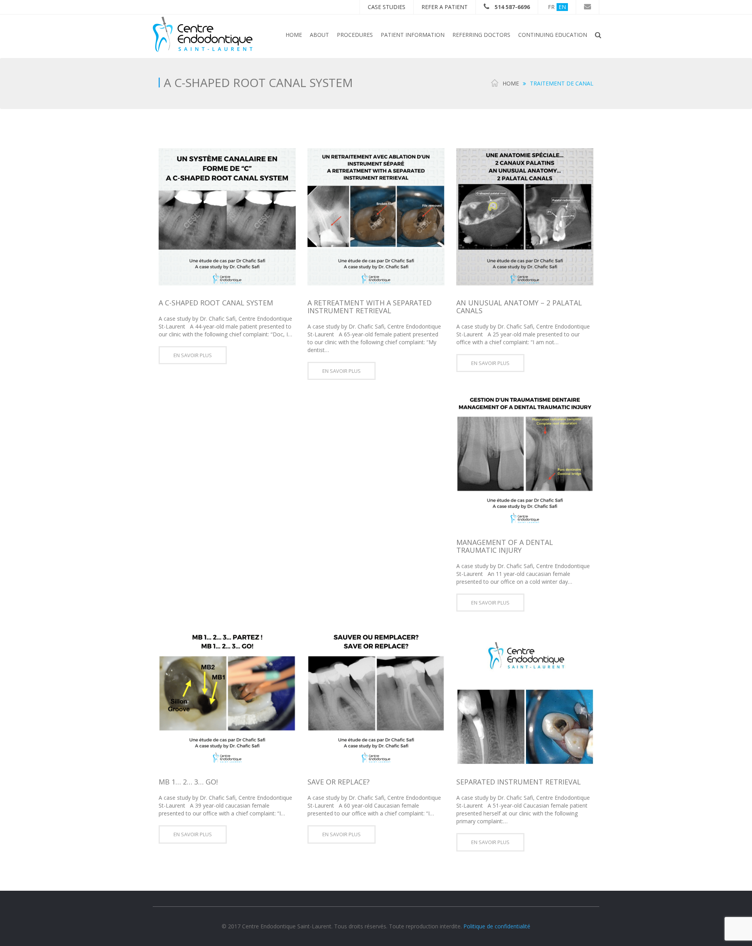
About (319, 34)
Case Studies (386, 7)
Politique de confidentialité (496, 926)
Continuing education (552, 34)
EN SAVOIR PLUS (193, 355)
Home (294, 34)
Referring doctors (481, 34)
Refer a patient (444, 7)
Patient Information (413, 34)
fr (551, 7)
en (562, 7)
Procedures (355, 34)
